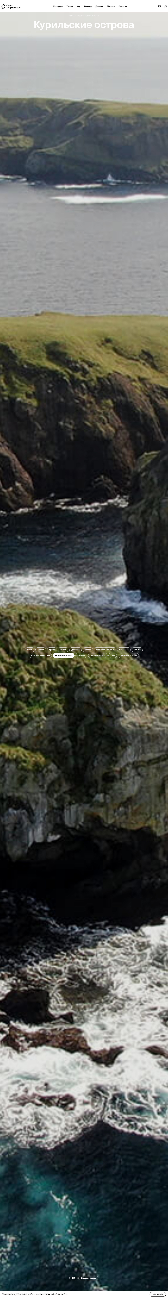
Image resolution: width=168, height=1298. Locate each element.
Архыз (52, 650)
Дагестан (75, 650)
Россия (70, 6)
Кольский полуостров (40, 655)
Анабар (41, 650)
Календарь (58, 6)
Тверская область (97, 655)
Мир (78, 6)
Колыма (137, 650)
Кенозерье (124, 650)
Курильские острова (63, 655)
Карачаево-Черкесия (105, 650)
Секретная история (128, 655)
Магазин (111, 6)
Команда (88, 6)
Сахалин (81, 655)
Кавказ (88, 650)
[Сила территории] (10, 6)
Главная (71, 15)
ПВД (73, 1278)
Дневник (99, 6)
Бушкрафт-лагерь (88, 1278)
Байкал (63, 650)
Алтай (29, 650)
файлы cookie (21, 1294)
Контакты (122, 6)
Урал (113, 655)
